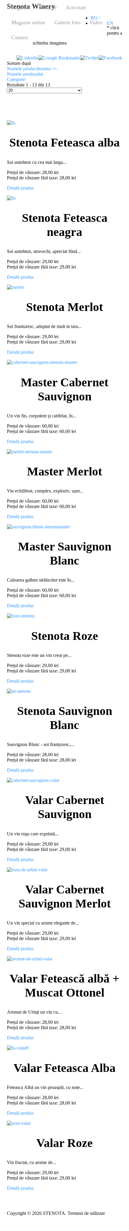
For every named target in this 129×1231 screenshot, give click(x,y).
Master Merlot (64, 471)
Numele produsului (25, 74)
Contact (19, 37)
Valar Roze (64, 1143)
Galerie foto (67, 22)
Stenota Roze (64, 636)
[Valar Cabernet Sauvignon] (33, 780)
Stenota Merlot (64, 307)
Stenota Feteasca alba (64, 142)
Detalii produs (20, 187)
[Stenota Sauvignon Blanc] (19, 691)
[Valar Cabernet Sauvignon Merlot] (27, 869)
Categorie (16, 79)
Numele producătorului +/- (32, 68)
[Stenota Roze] (20, 615)
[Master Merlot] (29, 451)
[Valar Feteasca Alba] (17, 1047)
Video (95, 22)
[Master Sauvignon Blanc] (38, 526)
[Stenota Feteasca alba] (11, 122)
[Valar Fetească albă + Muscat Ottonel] (29, 958)
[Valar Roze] (19, 1123)
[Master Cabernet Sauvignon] (42, 362)
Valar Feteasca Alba (65, 1068)
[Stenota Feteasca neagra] (11, 198)
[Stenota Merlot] (15, 287)
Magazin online (28, 22)
